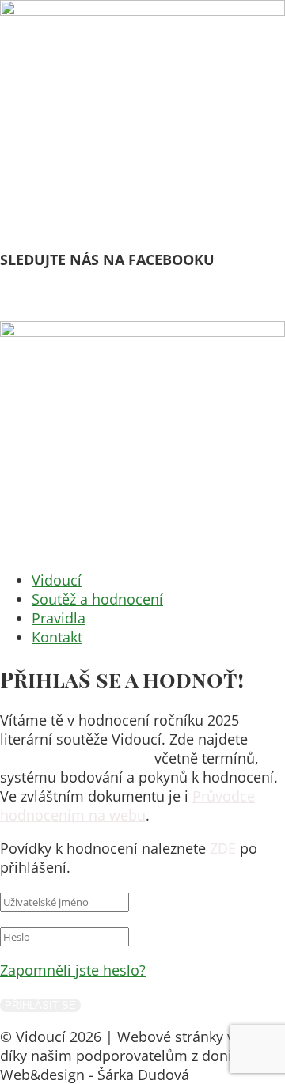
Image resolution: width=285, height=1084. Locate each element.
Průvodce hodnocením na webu (127, 805)
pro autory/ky (54, 311)
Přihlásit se (40, 1005)
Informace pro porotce (75, 758)
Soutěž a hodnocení (97, 598)
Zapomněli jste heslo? (73, 970)
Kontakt (57, 636)
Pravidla (59, 617)
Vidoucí (57, 579)
